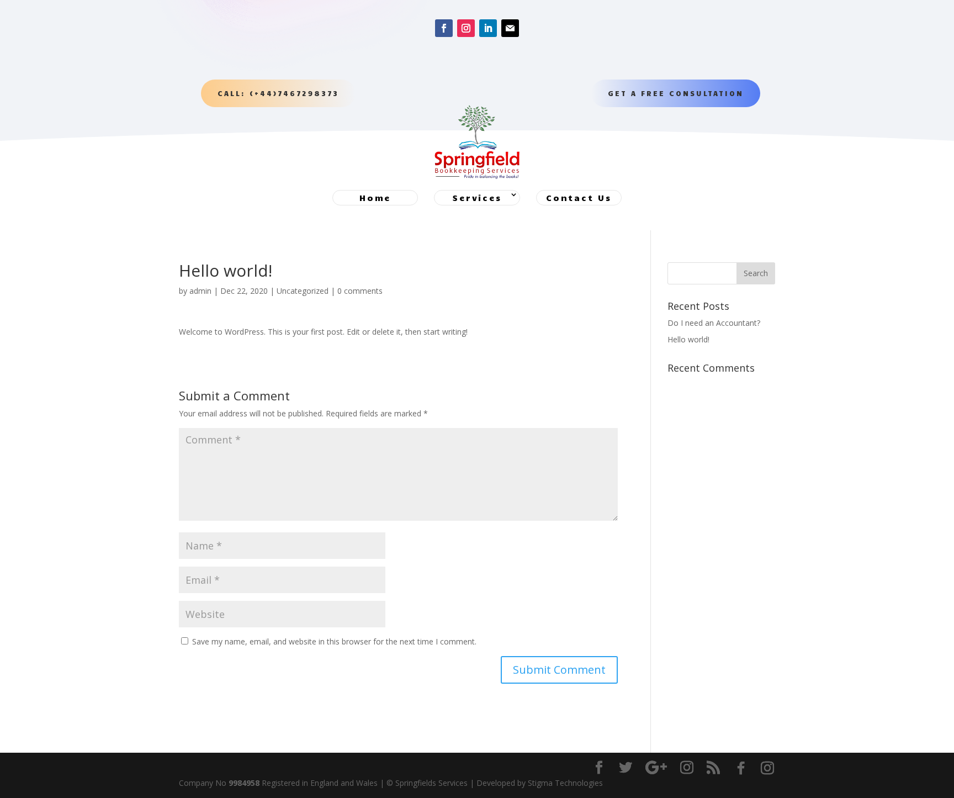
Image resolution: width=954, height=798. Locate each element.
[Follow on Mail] (510, 28)
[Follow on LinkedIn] (488, 28)
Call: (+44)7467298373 (278, 93)
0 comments (360, 291)
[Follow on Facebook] (444, 28)
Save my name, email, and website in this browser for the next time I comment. (334, 641)
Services (476, 198)
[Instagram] (767, 768)
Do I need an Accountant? (713, 323)
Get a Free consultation (676, 93)
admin (200, 291)
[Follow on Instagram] (466, 28)
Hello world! (688, 339)
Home (375, 198)
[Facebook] (741, 768)
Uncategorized (302, 291)
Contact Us (579, 198)
